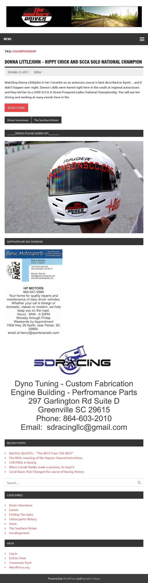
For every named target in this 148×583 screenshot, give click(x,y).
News (13, 523)
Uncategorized (19, 533)
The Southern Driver (46, 120)
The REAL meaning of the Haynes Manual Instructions (45, 458)
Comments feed (20, 562)
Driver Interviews (17, 120)
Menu (7, 39)
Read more (16, 107)
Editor (37, 71)
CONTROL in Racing (22, 462)
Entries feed (17, 558)
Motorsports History (23, 519)
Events (13, 510)
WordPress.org (19, 567)
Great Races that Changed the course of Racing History (46, 471)
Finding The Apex (21, 514)
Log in (13, 553)
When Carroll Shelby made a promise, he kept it (41, 467)
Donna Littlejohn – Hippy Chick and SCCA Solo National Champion (73, 62)
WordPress (69, 578)
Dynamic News (91, 578)
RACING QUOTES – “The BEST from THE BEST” (41, 453)
